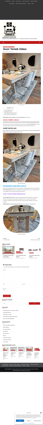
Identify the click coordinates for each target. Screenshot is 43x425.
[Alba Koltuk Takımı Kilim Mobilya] (34, 250)
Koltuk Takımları (18, 1)
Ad (4, 284)
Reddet (28, 420)
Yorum (4, 269)
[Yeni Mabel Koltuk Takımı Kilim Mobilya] (8, 250)
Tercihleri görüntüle (37, 420)
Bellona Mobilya (6, 327)
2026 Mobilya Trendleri (7, 314)
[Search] (39, 42)
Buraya (27, 204)
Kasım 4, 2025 (6, 358)
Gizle (12, 107)
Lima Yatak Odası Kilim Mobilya (8, 318)
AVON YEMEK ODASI (8, 110)
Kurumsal (28, 3)
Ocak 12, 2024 (9, 51)
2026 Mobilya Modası (7, 312)
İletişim (32, 3)
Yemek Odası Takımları (25, 1)
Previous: (6, 239)
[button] (40, 412)
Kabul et (20, 420)
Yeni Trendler (5, 341)
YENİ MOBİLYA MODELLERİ (9, 37)
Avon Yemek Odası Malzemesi (10, 114)
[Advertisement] (21, 12)
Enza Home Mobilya (6, 329)
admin (5, 51)
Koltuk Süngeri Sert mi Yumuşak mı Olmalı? (10, 310)
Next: (35, 239)
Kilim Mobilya (18, 251)
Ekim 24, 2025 (29, 357)
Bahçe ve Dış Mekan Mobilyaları (21, 3)
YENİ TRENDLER (7, 1)
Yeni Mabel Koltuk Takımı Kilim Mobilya (10, 316)
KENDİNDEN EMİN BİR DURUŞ (10, 113)
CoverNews (23, 370)
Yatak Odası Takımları (34, 1)
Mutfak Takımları (12, 3)
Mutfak (4, 335)
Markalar (13, 1)
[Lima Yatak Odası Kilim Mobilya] (21, 250)
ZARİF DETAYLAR (8, 111)
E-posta (24, 284)
